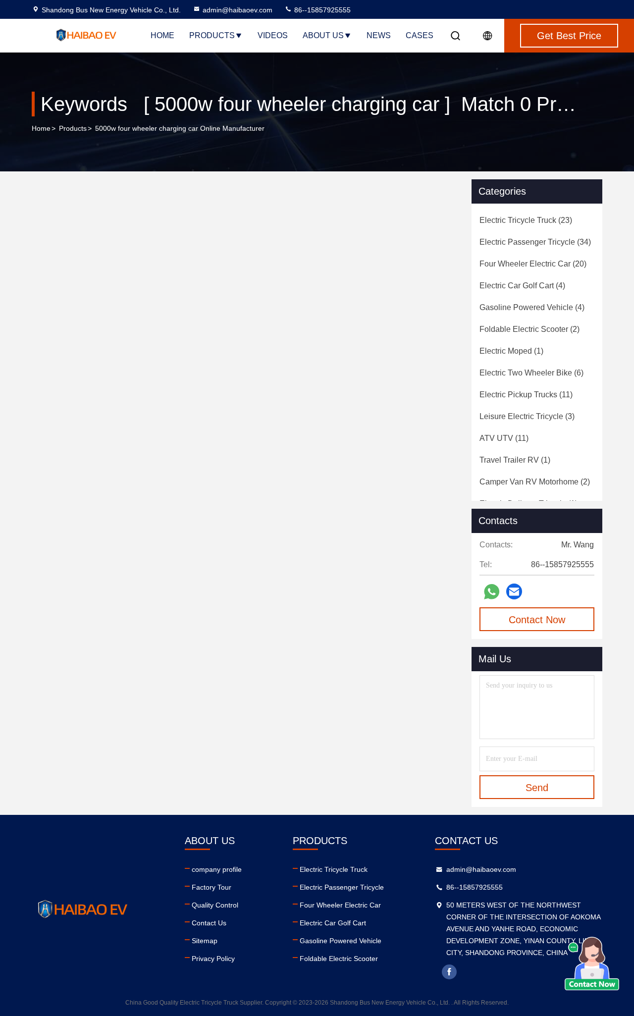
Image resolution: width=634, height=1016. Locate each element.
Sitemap (204, 941)
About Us (323, 35)
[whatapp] (491, 592)
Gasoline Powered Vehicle (340, 941)
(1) (511, 351)
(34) (535, 242)
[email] (514, 591)
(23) (525, 220)
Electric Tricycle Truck (334, 869)
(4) (522, 285)
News (379, 35)
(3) (527, 416)
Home (162, 35)
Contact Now (537, 619)
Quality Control (215, 905)
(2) (529, 329)
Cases (419, 35)
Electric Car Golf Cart (333, 923)
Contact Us (209, 923)
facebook (449, 971)
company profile (217, 869)
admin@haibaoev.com (237, 10)
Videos (273, 35)
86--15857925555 (321, 10)
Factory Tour (211, 887)
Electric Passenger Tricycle (342, 887)
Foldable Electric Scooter (339, 959)
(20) (532, 264)
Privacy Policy (213, 959)
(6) (531, 373)
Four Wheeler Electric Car (340, 905)
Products (212, 35)
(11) (526, 394)
